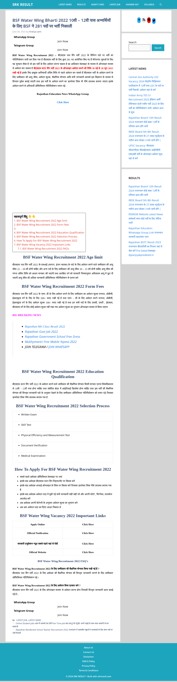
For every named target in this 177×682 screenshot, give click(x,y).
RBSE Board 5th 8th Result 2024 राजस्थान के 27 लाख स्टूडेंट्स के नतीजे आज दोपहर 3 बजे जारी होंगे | (146, 136)
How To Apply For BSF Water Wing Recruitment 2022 (47, 240)
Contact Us (88, 652)
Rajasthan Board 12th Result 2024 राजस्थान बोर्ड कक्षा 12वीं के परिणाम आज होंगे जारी (145, 122)
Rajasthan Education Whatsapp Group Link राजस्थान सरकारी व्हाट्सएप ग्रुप (146, 232)
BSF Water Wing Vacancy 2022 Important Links (44, 244)
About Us (88, 647)
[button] (161, 4)
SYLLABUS (149, 4)
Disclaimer (88, 656)
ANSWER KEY (132, 4)
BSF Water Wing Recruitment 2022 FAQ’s (45, 248)
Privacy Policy (88, 665)
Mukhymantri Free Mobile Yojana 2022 (51, 342)
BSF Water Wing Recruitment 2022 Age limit (42, 220)
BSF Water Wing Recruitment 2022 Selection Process (47, 236)
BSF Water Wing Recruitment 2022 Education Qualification (50, 232)
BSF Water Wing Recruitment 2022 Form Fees (43, 224)
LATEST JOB (115, 4)
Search (132, 42)
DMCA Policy (88, 661)
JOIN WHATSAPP (58, 347)
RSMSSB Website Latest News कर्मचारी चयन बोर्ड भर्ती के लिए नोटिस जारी (146, 218)
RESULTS (81, 4)
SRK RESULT (22, 4)
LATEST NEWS (65, 4)
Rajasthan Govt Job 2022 (41, 332)
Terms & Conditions (88, 670)
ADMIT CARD (97, 4)
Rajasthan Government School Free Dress (52, 337)
